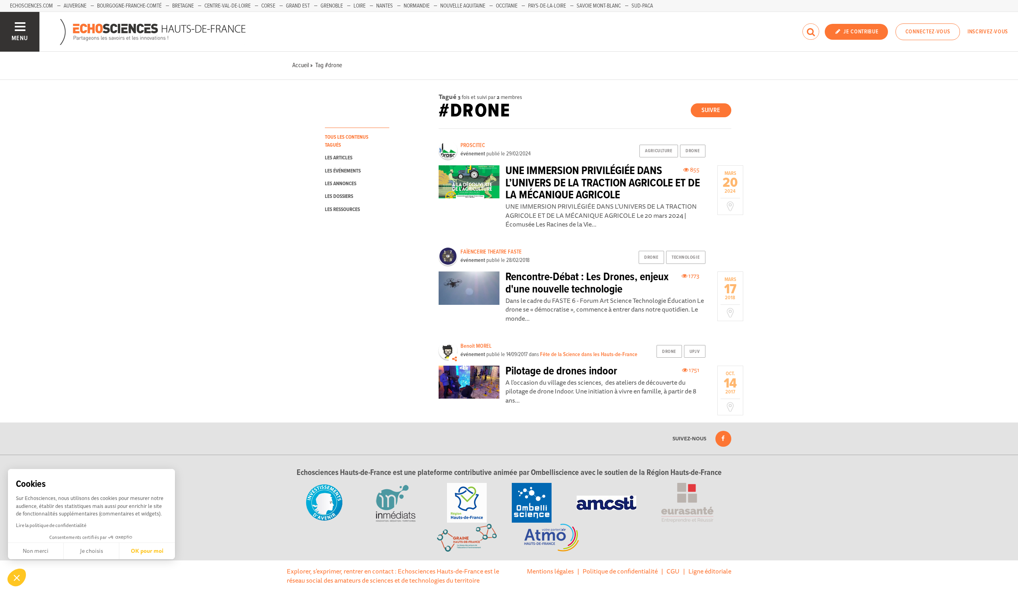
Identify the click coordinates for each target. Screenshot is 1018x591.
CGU (673, 571)
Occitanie (506, 6)
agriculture (658, 151)
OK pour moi (147, 550)
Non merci (36, 550)
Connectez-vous (927, 31)
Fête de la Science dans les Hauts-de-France (588, 354)
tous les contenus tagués (346, 141)
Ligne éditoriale (709, 571)
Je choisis (91, 550)
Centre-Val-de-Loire (227, 6)
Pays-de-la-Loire (547, 6)
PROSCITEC (472, 145)
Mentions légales (550, 571)
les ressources (342, 209)
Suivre (710, 110)
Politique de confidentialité (620, 571)
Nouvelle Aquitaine (462, 6)
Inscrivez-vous (987, 31)
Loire (359, 6)
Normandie (416, 6)
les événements (343, 171)
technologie (685, 257)
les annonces (340, 183)
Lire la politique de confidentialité (51, 525)
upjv (694, 352)
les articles (338, 158)
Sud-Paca (642, 6)
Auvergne (75, 6)
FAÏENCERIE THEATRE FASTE (491, 252)
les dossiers (339, 196)
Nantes (384, 6)
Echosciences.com (31, 6)
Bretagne (183, 6)
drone (692, 151)
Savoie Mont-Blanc (599, 6)
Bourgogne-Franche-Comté (129, 6)
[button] (16, 577)
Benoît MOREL (476, 346)
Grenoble (332, 6)
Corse (268, 6)
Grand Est (298, 6)
